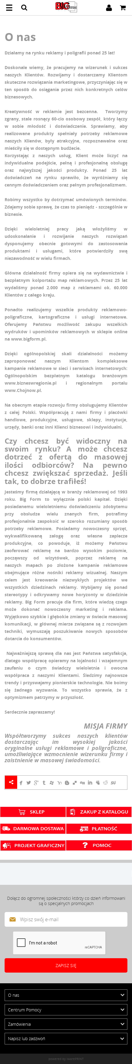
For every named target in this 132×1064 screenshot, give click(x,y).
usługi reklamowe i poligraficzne (81, 748)
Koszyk (122, 7)
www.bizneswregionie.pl (30, 383)
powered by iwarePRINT (66, 1059)
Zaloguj (109, 7)
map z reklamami (79, 287)
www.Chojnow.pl (23, 390)
